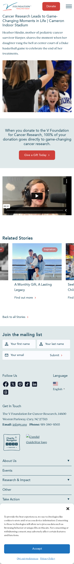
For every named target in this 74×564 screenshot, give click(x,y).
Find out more (23, 297)
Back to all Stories (13, 317)
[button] (68, 509)
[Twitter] (13, 386)
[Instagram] (20, 386)
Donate (51, 6)
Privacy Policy (47, 558)
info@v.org (20, 424)
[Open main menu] (69, 6)
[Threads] (5, 394)
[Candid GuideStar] (38, 443)
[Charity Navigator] (11, 443)
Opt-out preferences (27, 558)
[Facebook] (6, 386)
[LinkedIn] (34, 386)
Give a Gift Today (35, 155)
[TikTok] (27, 386)
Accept (37, 548)
